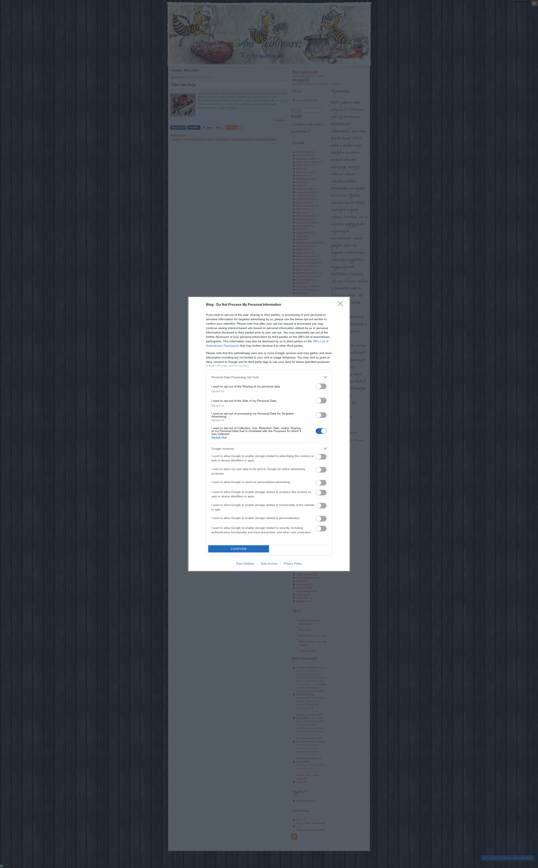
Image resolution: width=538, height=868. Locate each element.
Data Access (269, 563)
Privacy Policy (293, 563)
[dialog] (269, 434)
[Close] (342, 305)
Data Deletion (245, 563)
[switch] (321, 386)
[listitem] (269, 377)
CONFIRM (239, 549)
